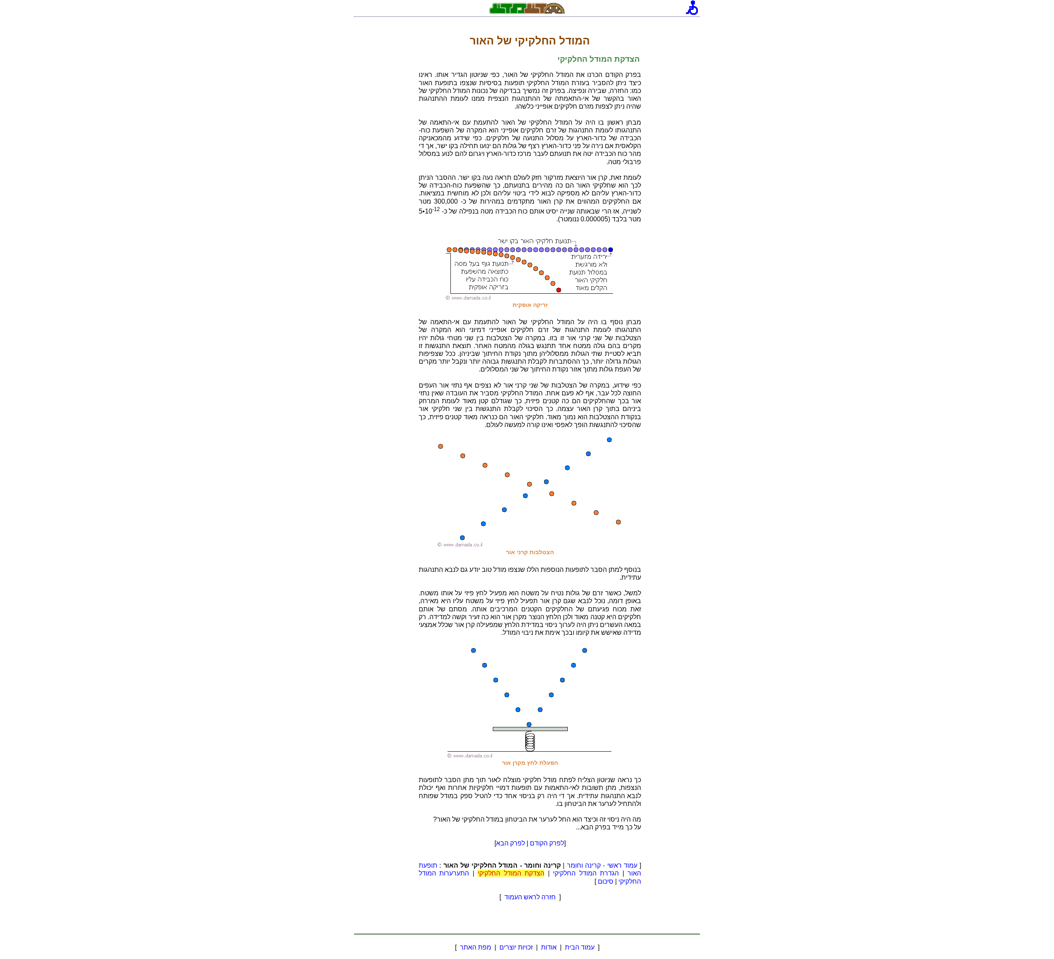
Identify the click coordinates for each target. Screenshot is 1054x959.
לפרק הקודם (547, 843)
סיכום (605, 881)
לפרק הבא (510, 843)
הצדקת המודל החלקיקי (511, 873)
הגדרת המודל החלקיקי (586, 873)
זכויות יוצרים (516, 947)
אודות (548, 947)
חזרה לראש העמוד (530, 897)
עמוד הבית (579, 947)
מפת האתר (475, 947)
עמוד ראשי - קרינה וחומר (602, 865)
